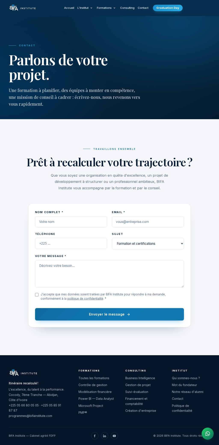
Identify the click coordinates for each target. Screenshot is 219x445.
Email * (118, 212)
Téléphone (45, 234)
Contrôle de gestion (92, 385)
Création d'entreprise (140, 410)
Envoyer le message (109, 314)
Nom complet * (49, 212)
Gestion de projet (138, 385)
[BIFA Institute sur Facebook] (94, 435)
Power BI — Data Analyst (96, 398)
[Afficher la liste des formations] (114, 8)
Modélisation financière (95, 392)
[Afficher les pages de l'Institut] (91, 8)
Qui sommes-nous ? (186, 378)
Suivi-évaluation (136, 392)
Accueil (69, 7)
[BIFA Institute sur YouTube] (114, 435)
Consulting (127, 7)
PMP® (82, 412)
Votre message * (51, 256)
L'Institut (83, 7)
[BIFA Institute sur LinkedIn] (104, 435)
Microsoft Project (90, 405)
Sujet (117, 234)
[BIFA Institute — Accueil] (23, 8)
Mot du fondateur (184, 385)
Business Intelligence (140, 378)
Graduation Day (167, 7)
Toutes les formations (93, 378)
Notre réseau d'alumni (187, 392)
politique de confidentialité (85, 298)
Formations (104, 7)
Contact (143, 7)
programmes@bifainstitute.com (30, 416)
